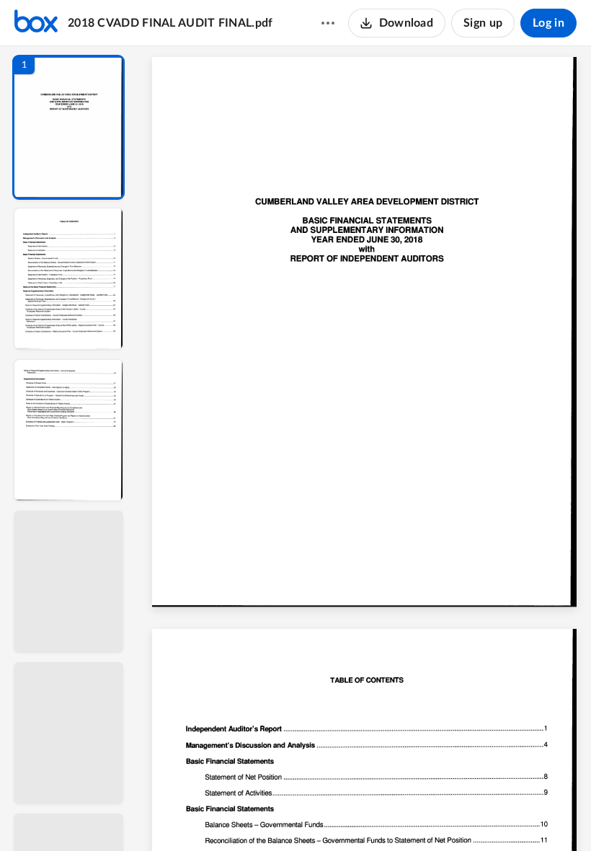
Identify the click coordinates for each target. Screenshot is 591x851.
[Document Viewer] (364, 448)
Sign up (482, 23)
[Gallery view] (471, 815)
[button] (68, 127)
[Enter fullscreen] (497, 815)
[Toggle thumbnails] (232, 815)
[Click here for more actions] (328, 23)
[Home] (36, 23)
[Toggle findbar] (258, 815)
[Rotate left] (444, 815)
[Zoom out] (366, 815)
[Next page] (336, 815)
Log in (548, 23)
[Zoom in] (415, 815)
